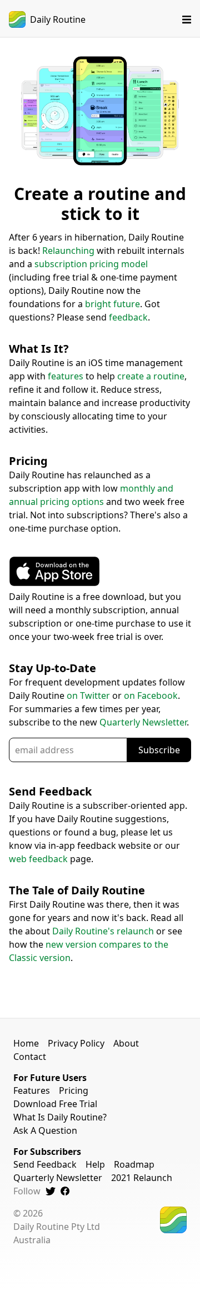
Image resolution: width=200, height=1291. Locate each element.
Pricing (73, 1090)
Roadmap (134, 1164)
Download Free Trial (55, 1104)
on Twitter (88, 695)
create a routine (150, 376)
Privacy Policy (76, 1043)
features (65, 376)
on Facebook (151, 695)
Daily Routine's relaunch (103, 931)
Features (31, 1090)
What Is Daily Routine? (60, 1117)
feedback (128, 317)
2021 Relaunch (141, 1178)
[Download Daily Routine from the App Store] (54, 583)
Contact (29, 1056)
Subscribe (159, 750)
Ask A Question (45, 1130)
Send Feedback (45, 1164)
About (126, 1043)
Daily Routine (58, 19)
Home (26, 1043)
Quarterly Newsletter (143, 722)
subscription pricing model (91, 264)
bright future (112, 304)
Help (95, 1164)
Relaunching (68, 250)
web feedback (38, 859)
